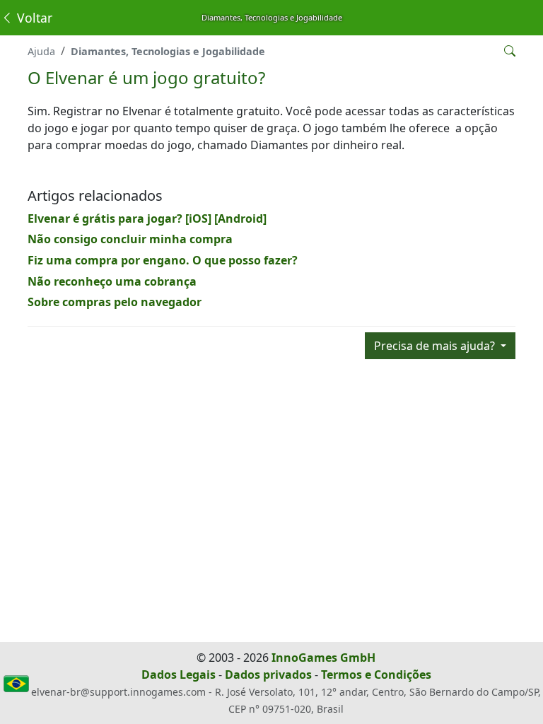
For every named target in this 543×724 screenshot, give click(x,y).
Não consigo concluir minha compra (130, 239)
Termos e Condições (376, 674)
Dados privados (268, 674)
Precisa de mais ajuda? (436, 346)
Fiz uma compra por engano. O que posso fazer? (163, 260)
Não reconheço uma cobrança (112, 281)
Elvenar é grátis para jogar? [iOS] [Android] (147, 218)
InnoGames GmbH (323, 657)
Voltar (32, 17)
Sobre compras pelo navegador (115, 302)
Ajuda (41, 51)
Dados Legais (178, 674)
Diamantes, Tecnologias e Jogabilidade (168, 51)
